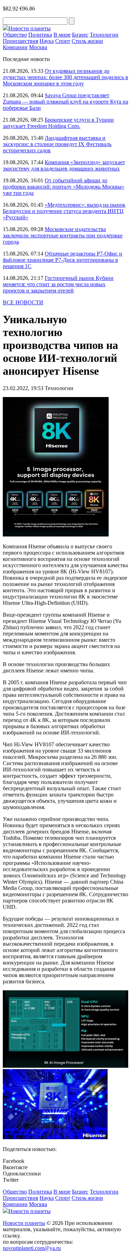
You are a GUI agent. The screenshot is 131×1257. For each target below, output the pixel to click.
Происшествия (20, 41)
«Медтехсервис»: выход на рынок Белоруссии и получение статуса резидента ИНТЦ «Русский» (64, 211)
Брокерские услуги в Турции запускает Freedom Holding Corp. (58, 123)
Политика (40, 35)
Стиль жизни (87, 41)
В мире (62, 35)
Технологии (104, 35)
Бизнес (80, 35)
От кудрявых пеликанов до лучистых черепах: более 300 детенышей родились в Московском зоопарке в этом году (65, 77)
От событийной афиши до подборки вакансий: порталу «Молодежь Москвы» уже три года (63, 186)
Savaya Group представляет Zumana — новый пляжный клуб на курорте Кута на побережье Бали (65, 101)
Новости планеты (24, 1223)
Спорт (62, 41)
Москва (38, 47)
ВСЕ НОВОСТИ (23, 302)
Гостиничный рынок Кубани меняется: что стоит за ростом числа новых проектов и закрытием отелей (58, 284)
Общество (15, 35)
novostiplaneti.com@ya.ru (32, 1248)
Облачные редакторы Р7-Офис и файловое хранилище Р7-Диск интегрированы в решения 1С (62, 260)
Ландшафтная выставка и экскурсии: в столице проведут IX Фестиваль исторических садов (57, 144)
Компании (15, 47)
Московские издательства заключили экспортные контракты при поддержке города (63, 235)
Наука (46, 41)
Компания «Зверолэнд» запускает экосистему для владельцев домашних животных (64, 165)
